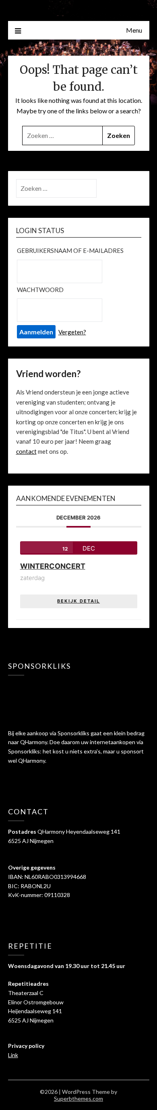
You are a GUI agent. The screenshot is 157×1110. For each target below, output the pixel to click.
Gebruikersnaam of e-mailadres (70, 250)
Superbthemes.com (78, 1098)
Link (13, 1055)
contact (26, 451)
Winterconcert (52, 566)
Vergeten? (72, 332)
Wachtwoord (40, 289)
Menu (134, 30)
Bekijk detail (78, 601)
